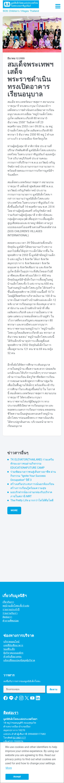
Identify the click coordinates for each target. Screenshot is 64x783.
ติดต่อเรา (7, 617)
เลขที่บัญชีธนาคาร (13, 645)
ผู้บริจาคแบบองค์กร (13, 652)
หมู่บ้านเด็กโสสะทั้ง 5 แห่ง (16, 605)
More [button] (9, 768)
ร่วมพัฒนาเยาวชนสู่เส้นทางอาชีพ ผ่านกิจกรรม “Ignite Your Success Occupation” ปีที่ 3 (33, 476)
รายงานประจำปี (11, 609)
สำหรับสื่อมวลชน (12, 656)
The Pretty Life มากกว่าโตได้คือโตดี (31, 500)
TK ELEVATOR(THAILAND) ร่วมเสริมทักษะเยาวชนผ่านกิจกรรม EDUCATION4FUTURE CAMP (32, 463)
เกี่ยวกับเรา (8, 602)
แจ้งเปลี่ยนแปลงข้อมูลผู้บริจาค (19, 660)
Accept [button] (17, 776)
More (14, 510)
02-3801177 (19, 737)
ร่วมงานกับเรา (10, 613)
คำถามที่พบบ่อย (11, 620)
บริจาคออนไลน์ (11, 641)
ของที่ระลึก (9, 649)
